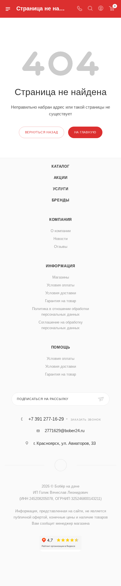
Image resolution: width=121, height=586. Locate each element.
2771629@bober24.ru (64, 430)
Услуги (60, 189)
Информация (60, 266)
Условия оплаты (60, 285)
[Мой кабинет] (100, 8)
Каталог (60, 166)
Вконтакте (61, 465)
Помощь (60, 347)
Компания (60, 219)
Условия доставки (60, 293)
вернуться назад (41, 132)
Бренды (61, 200)
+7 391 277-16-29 (46, 419)
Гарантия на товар (60, 301)
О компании (61, 231)
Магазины (60, 277)
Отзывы (60, 246)
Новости (60, 239)
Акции (61, 178)
